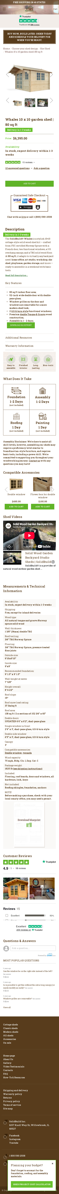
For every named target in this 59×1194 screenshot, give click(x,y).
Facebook (14, 1135)
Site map (8, 1108)
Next (51, 74)
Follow (6, 977)
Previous (8, 74)
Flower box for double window (42, 496)
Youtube (13, 1142)
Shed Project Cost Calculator (32, 1184)
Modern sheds (10, 1031)
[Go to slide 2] (53, 489)
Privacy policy (11, 1101)
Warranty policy (12, 1094)
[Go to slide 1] (6, 489)
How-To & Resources (14, 1077)
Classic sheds (10, 1028)
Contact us (34, 460)
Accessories (9, 1039)
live (23, 216)
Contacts (8, 1070)
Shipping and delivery (15, 1090)
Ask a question (42, 168)
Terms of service (12, 1104)
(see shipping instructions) (27, 768)
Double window (16, 494)
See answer (7, 974)
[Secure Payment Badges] (29, 202)
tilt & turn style (19, 311)
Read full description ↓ (16, 275)
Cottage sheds (10, 1024)
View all (7, 1007)
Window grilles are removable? (17, 998)
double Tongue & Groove (32, 314)
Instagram (15, 1139)
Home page (9, 1055)
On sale (7, 1042)
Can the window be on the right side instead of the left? (27, 971)
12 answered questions (17, 168)
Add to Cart (16, 506)
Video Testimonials (13, 1066)
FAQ (5, 1073)
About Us (8, 1059)
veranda (27, 752)
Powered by (42, 956)
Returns (7, 1097)
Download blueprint (21, 325)
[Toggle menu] (4, 9)
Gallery (7, 1062)
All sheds (8, 1035)
